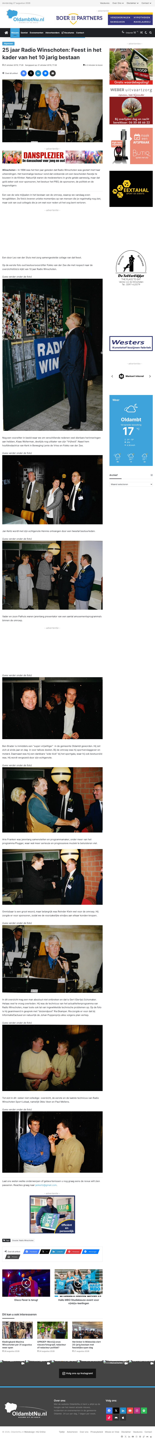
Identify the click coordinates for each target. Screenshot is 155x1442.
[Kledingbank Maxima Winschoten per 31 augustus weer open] (17, 1330)
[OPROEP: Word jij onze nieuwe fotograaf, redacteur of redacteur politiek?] (52, 1330)
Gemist (24, 32)
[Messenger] (45, 73)
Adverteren (72, 1432)
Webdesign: (30, 1432)
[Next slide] (150, 377)
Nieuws (15, 32)
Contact (145, 3)
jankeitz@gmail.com (46, 1185)
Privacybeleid (97, 1432)
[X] (31, 73)
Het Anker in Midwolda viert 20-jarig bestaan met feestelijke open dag (86, 1344)
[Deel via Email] (53, 73)
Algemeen (8, 43)
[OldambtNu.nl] (25, 16)
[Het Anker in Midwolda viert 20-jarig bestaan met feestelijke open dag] (87, 1330)
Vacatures (104, 3)
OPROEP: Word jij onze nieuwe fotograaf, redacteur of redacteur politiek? (51, 1344)
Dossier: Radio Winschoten (22, 1240)
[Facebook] (24, 73)
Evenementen (36, 32)
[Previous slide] (112, 377)
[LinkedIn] (38, 73)
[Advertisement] (52, 233)
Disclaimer (131, 3)
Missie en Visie (112, 1432)
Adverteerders (52, 32)
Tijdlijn (62, 1432)
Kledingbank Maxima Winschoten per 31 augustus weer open (17, 1344)
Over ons (116, 3)
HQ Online (41, 1432)
